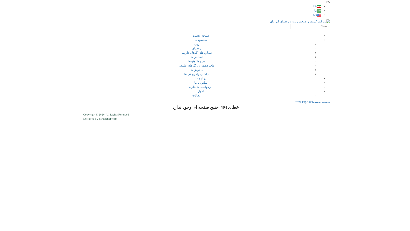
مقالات (196, 95)
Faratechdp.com (108, 118)
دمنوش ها (196, 69)
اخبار (201, 91)
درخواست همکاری (200, 87)
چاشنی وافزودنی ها (196, 74)
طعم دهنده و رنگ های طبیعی (197, 65)
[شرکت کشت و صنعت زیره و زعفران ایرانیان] (300, 21)
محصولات (201, 39)
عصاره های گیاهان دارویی (196, 52)
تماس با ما (200, 82)
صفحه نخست (200, 35)
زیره (196, 44)
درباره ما (200, 78)
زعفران (196, 48)
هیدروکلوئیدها (196, 61)
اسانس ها (196, 57)
